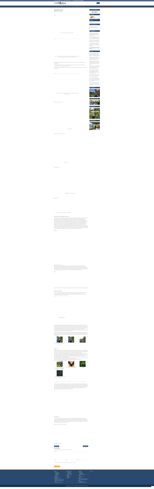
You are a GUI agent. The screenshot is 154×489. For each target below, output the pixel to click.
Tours (80, 476)
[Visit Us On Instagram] (97, 12)
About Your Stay (70, 474)
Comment (55, 451)
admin (62, 11)
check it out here (95, 76)
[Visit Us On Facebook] (94, 12)
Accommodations (69, 471)
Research (61, 6)
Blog (82, 6)
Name (55, 459)
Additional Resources (82, 474)
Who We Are (56, 476)
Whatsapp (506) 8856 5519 (58, 0)
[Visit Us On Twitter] (92, 12)
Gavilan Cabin (69, 473)
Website (78, 459)
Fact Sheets (81, 473)
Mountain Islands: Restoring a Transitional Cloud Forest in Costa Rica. (94, 34)
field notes (97, 38)
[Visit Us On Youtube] (95, 12)
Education (67, 6)
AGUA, (90, 57)
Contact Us (68, 476)
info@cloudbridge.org (68, 0)
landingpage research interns (58, 482)
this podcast (91, 45)
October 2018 (85, 446)
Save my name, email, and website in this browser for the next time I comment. (65, 462)
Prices (56, 481)
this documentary (93, 84)
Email (66, 459)
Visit (72, 6)
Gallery (68, 475)
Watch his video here (94, 68)
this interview (97, 41)
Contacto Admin (81, 481)
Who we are (77, 6)
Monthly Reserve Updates (58, 443)
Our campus (56, 478)
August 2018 (57, 446)
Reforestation (57, 473)
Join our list (90, 22)
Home (56, 6)
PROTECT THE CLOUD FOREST (79, 0)
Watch (94, 80)
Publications (80, 471)
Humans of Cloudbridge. (96, 55)
